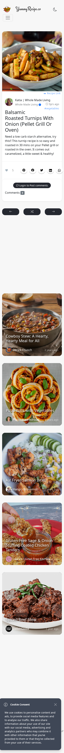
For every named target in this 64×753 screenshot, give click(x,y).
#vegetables (51, 108)
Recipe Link (53, 93)
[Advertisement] (32, 256)
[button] (32, 170)
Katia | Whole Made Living (32, 100)
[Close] (55, 704)
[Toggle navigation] (8, 17)
